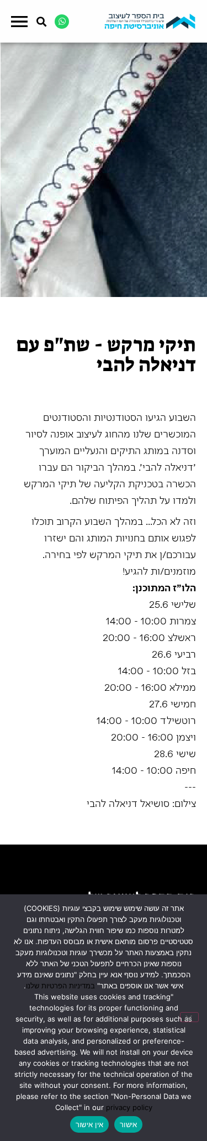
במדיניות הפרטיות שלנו (60, 985)
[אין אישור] (189, 1017)
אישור (128, 1124)
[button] (19, 22)
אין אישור (89, 1124)
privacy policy (129, 1107)
